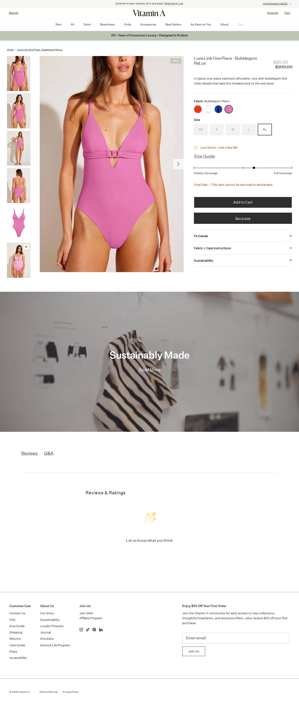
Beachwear (107, 24)
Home (10, 49)
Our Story (47, 613)
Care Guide (17, 645)
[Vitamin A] (149, 13)
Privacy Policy (70, 692)
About (224, 24)
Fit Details (201, 236)
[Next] (178, 164)
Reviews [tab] (29, 453)
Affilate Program (90, 618)
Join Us (193, 651)
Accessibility (18, 658)
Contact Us (17, 613)
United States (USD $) (275, 3)
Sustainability (203, 261)
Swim (87, 24)
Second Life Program (55, 645)
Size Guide (204, 156)
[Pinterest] (94, 629)
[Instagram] (81, 629)
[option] (112, 164)
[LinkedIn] (101, 629)
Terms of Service (48, 692)
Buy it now (242, 218)
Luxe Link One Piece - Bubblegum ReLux (40, 49)
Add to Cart (243, 202)
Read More (149, 369)
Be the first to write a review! (149, 553)
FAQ (12, 620)
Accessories (148, 24)
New (58, 24)
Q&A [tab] (48, 453)
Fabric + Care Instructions (212, 248)
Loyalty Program (52, 626)
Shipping (15, 632)
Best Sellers (173, 24)
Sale (241, 24)
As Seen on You (201, 24)
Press (13, 652)
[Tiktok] (87, 629)
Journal (45, 632)
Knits (127, 24)
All (72, 24)
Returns (15, 639)
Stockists (47, 639)
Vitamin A (23, 692)
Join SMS (86, 613)
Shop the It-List (173, 3)
